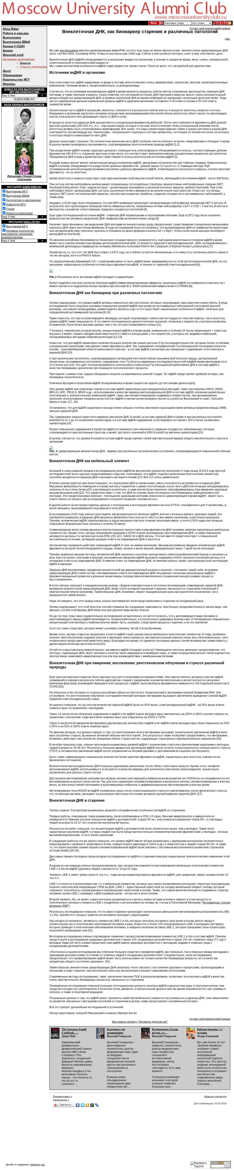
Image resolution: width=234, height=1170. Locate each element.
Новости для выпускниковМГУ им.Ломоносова (24, 90)
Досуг (7, 71)
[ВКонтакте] (77, 1105)
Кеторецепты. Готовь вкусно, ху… (165, 1031)
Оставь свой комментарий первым (209, 28)
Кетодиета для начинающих (116, 1031)
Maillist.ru (32, 222)
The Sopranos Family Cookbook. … (74, 1031)
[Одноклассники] (87, 1105)
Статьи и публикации (33, 66)
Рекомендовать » (62, 1096)
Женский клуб (13, 55)
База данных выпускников (24, 104)
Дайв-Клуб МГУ (16, 204)
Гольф (10, 209)
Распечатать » (61, 1100)
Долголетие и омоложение (23, 200)
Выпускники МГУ (17, 191)
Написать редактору (215, 1096)
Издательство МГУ (16, 79)
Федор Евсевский (207, 1036)
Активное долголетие (18, 59)
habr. (227, 38)
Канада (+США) (14, 46)
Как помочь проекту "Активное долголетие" (140, 1021)
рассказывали (69, 50)
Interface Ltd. (37, 1164)
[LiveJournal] (97, 1105)
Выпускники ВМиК (16, 42)
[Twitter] (82, 1105)
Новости (25, 63)
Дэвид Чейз (69, 1036)
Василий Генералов (119, 1036)
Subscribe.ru (31, 187)
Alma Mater (11, 29)
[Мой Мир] (92, 1105)
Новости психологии (19, 213)
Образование (12, 75)
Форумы (9, 84)
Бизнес (8, 50)
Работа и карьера (16, 33)
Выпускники (12, 37)
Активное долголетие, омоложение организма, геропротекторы (18, 234)
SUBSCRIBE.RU (24, 99)
